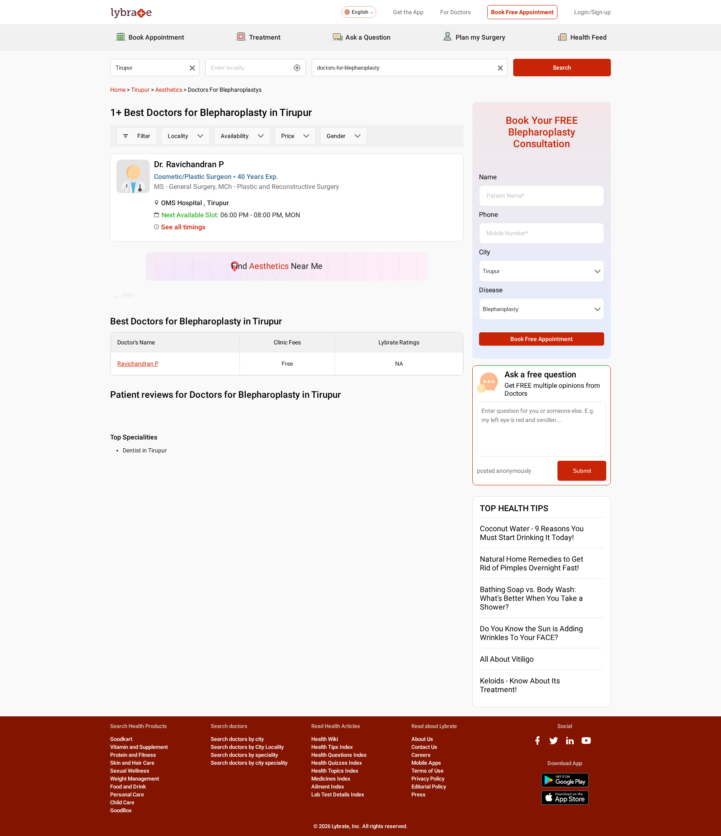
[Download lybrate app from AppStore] (565, 803)
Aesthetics (168, 89)
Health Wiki (324, 739)
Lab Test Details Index (337, 794)
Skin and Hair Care (132, 763)
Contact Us (424, 747)
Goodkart (121, 739)
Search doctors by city (237, 739)
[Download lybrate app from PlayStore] (565, 786)
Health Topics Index (334, 771)
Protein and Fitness (133, 755)
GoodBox (121, 810)
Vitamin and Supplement (139, 747)
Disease (490, 290)
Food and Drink (128, 786)
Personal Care (127, 794)
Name (488, 177)
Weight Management (134, 779)
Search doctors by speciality (244, 755)
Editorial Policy (428, 786)
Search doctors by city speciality (249, 763)
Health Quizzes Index (336, 763)
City (484, 252)
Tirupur (140, 89)
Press (418, 794)
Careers (421, 755)
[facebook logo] (537, 744)
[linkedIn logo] (570, 744)
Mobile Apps (426, 763)
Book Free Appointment (522, 12)
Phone (488, 214)
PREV (128, 296)
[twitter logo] (554, 744)
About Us (422, 739)
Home (118, 89)
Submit (582, 470)
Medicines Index (330, 779)
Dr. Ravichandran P (189, 164)
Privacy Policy (427, 779)
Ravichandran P (138, 363)
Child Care (122, 802)
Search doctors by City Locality (247, 747)
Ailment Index (327, 786)
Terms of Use (427, 771)
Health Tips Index (332, 747)
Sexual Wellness (129, 771)
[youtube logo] (586, 744)
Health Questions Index (339, 755)
